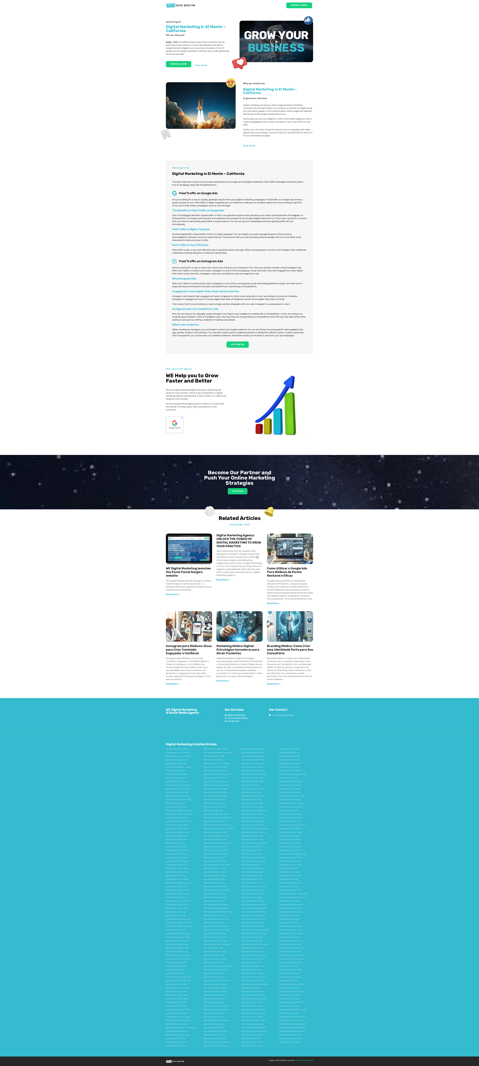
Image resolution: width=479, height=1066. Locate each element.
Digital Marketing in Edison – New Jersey (290, 785)
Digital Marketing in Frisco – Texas (213, 948)
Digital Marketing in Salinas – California (290, 901)
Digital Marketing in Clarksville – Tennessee (253, 908)
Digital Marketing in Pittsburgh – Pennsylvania (292, 984)
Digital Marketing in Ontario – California (214, 915)
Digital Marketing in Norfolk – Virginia (176, 962)
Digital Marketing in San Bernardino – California (292, 955)
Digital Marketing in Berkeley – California (252, 825)
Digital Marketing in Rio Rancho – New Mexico (254, 774)
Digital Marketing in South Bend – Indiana (215, 767)
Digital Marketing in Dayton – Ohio (250, 865)
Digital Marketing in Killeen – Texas (175, 897)
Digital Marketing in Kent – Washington (177, 857)
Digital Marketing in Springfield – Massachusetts (293, 894)
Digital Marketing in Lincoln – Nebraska (177, 984)
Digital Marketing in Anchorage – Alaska (252, 980)
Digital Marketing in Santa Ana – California (215, 991)
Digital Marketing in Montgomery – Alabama (178, 937)
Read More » (172, 594)
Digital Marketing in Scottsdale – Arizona (290, 962)
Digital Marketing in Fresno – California (252, 1017)
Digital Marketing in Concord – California (252, 839)
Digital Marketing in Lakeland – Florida (176, 818)
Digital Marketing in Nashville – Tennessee (253, 1027)
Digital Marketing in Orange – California (176, 865)
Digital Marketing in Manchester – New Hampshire (218, 818)
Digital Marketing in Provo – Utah (288, 810)
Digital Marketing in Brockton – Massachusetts (217, 774)
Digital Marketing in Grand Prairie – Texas (215, 933)
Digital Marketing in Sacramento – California (178, 1017)
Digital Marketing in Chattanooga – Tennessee (216, 919)
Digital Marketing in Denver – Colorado (176, 1031)
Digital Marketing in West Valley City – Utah (253, 868)
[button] (276, 41)
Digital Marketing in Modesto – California (290, 951)
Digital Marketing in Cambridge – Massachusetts (217, 825)
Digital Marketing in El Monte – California (177, 781)
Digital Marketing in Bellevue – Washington (216, 886)
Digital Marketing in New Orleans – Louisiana (253, 998)
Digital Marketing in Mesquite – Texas (214, 879)
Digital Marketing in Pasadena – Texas (251, 883)
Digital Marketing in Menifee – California (215, 778)
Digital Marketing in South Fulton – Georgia (253, 789)
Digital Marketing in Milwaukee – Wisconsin (178, 1020)
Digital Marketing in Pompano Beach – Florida (178, 799)
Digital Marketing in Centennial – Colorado (252, 781)
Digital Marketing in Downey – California (214, 799)
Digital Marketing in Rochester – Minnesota (253, 832)
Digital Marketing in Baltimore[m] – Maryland (216, 1020)
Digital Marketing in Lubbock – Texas (251, 970)
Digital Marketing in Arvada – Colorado (176, 839)
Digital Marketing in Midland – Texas (176, 854)
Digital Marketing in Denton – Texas (289, 879)
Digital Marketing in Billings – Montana (177, 828)
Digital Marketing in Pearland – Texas (251, 846)
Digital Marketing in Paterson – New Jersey (177, 901)
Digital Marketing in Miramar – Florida (214, 857)
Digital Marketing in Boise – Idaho (213, 962)
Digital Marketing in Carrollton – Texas (251, 854)
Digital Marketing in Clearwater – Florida (177, 825)
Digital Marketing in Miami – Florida (289, 1006)
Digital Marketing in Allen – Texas (288, 778)
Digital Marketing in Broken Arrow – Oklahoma (178, 821)
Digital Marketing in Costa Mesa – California (178, 796)
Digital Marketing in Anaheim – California (177, 998)
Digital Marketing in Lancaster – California (177, 908)
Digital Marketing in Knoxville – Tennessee (291, 926)
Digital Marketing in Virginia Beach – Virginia (216, 1009)
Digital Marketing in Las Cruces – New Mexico (291, 803)
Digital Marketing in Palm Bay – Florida (252, 836)
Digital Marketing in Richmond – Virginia (215, 959)
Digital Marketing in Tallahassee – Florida (290, 930)
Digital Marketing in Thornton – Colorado (252, 872)
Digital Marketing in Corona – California (214, 901)
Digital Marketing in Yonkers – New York (290, 944)
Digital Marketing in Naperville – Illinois (290, 883)
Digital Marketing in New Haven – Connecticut (254, 857)
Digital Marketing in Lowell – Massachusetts (253, 810)
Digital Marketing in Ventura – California (290, 792)
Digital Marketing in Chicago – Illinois (176, 1046)
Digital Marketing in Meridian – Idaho (176, 846)
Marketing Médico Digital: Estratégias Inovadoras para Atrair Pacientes (237, 649)
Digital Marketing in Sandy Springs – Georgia (216, 785)
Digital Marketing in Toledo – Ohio (175, 973)
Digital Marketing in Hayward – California (252, 901)
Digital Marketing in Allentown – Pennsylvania (254, 843)
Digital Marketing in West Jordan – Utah (290, 821)
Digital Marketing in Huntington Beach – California (255, 930)
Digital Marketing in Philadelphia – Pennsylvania (217, 1042)
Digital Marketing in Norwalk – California (177, 749)
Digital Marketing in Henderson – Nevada (252, 995)
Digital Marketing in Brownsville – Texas (252, 922)
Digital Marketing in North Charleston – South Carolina (219, 828)
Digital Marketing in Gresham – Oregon (252, 807)
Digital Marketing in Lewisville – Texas (176, 807)
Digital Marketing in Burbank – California (290, 770)
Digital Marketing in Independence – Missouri (216, 836)
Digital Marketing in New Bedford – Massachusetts (218, 752)
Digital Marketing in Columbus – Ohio (214, 1035)
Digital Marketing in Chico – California (289, 760)
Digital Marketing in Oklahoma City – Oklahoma (292, 1027)
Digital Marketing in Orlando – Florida (176, 991)
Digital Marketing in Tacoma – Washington (177, 955)
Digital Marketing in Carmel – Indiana (289, 749)
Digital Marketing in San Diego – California (290, 1038)
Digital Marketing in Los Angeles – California (216, 1046)
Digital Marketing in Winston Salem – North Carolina (218, 966)
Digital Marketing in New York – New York (252, 1046)
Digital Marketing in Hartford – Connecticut (216, 832)
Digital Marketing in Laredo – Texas (175, 970)
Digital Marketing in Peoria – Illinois (251, 799)
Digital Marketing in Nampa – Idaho (175, 778)
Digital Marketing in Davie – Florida (175, 770)
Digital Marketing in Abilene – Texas (175, 843)
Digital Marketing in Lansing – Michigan (252, 803)
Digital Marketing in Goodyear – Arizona (176, 760)
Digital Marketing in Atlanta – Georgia (214, 1013)
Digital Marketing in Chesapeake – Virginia (253, 966)
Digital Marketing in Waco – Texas (288, 868)
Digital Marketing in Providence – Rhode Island (179, 926)
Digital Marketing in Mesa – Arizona (289, 1013)
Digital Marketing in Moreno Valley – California (291, 948)
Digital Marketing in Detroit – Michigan (176, 1024)
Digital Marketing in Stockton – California (215, 995)
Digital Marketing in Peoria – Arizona (176, 930)
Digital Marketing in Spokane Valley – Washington (293, 774)
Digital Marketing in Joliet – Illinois (289, 886)
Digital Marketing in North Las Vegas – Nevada (178, 977)
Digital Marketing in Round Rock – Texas (215, 839)
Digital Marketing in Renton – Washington (215, 770)
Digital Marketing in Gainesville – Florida (177, 872)
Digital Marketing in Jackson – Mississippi (253, 886)
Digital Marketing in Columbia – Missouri (177, 850)
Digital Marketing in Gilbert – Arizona (289, 973)
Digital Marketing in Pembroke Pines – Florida (254, 904)
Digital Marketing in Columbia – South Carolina (217, 865)
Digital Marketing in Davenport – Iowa (289, 752)
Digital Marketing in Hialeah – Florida (214, 955)
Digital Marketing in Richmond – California (291, 818)
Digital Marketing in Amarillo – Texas (289, 937)
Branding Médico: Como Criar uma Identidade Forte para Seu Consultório (290, 649)
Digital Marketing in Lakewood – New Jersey (178, 868)
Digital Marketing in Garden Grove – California (216, 908)
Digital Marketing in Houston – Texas (289, 1042)
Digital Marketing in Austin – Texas (175, 1038)
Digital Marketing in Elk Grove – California (252, 915)
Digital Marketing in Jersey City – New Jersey (178, 980)
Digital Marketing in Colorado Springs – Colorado (292, 1009)
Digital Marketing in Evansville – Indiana (252, 821)
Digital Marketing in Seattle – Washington (215, 1031)
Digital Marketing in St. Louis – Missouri (215, 984)
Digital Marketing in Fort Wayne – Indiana (290, 970)
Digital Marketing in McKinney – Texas (251, 941)
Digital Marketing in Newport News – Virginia (178, 922)
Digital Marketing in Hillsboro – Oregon (252, 778)
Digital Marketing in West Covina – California (178, 785)
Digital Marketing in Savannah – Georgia (177, 879)
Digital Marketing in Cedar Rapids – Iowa (290, 861)
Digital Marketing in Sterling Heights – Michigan (292, 854)
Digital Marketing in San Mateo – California (253, 760)
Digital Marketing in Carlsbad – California (290, 814)
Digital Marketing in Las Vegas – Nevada (252, 1024)
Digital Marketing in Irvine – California (289, 988)
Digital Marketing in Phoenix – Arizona (251, 1042)
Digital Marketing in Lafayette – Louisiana (177, 836)
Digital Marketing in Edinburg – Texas (176, 763)
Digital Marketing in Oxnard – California (176, 941)
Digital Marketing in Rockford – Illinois (252, 879)
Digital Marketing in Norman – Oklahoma (290, 850)
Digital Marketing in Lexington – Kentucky (177, 995)
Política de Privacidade (304, 1060)
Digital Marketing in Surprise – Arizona (176, 886)
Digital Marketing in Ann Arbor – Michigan (290, 832)
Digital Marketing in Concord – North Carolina (178, 789)
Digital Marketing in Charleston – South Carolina (217, 890)
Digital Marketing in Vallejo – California (289, 839)
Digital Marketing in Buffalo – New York (214, 977)
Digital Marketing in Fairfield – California (290, 828)
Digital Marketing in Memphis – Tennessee (253, 1020)
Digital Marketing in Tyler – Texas (250, 785)
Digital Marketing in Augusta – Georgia (251, 937)
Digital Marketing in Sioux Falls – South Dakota (217, 930)
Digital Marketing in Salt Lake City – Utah (215, 937)
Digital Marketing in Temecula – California (252, 796)
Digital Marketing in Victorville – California (215, 861)
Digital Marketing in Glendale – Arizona (176, 966)
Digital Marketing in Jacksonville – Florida (290, 1035)
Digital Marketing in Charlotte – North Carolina (292, 1031)
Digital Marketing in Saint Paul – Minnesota (178, 988)
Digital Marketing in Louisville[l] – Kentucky (291, 1020)
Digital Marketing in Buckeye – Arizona (289, 756)
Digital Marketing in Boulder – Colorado (252, 767)
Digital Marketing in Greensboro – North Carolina (254, 984)
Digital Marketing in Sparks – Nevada (251, 792)
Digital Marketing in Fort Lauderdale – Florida (178, 919)
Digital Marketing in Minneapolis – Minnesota (216, 1006)
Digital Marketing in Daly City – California (252, 756)
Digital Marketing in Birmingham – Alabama (291, 933)
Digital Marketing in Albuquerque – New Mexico (292, 1017)
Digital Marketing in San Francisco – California (254, 1031)
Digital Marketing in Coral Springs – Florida (216, 854)
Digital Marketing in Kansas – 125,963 (289, 843)
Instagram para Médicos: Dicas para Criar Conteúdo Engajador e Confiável (189, 649)
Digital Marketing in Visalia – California (289, 872)
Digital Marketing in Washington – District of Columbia (181, 1027)
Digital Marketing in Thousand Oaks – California (217, 843)
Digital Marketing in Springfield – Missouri (291, 904)
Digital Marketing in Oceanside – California (291, 908)
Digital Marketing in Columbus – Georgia (177, 944)
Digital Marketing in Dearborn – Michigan (215, 789)
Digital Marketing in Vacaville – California (290, 763)
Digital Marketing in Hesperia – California (252, 752)
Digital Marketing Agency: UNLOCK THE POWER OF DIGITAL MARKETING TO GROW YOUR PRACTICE (238, 541)
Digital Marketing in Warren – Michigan (214, 868)
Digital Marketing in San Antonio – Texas (177, 1042)
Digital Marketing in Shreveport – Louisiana (253, 919)
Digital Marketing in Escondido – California (177, 890)
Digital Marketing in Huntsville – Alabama (215, 951)
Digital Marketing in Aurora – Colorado (176, 1002)
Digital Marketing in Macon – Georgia (251, 897)
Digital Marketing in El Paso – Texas (213, 1027)
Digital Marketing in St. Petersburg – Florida (216, 970)
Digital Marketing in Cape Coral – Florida (290, 941)
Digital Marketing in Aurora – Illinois (289, 915)
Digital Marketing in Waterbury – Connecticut (178, 810)
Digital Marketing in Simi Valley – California (216, 846)
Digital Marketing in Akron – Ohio (288, 922)
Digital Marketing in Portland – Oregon (214, 1024)
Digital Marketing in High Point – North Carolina (179, 814)
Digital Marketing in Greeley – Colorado (289, 789)
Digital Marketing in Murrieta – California (215, 807)
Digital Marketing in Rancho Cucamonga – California (218, 912)
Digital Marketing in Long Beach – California (178, 1009)
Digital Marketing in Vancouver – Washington (216, 926)
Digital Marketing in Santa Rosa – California (253, 912)
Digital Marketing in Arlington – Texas (214, 1002)
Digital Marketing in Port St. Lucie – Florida (253, 951)
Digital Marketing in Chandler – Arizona (290, 977)
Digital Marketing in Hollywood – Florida (290, 890)
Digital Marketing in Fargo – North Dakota (290, 846)
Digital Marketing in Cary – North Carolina (290, 912)
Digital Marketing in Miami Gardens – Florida (291, 796)
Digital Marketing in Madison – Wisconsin (253, 973)
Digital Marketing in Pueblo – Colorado (289, 799)
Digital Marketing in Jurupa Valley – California (216, 781)
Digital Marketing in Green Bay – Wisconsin (291, 781)
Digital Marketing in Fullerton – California (215, 872)
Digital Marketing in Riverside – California (252, 991)
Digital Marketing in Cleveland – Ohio (214, 998)
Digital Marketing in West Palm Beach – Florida (292, 825)
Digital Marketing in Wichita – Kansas (251, 1002)
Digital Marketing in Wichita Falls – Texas (252, 763)
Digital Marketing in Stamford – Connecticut (253, 861)
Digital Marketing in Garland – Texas (251, 962)
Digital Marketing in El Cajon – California (177, 774)
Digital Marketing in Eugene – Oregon (176, 912)
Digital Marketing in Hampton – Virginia (290, 865)
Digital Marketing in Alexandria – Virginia (252, 894)
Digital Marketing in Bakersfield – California (291, 1002)
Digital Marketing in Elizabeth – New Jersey (291, 857)
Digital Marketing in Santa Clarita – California (178, 959)
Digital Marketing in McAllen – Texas (251, 875)
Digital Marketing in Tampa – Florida (289, 998)
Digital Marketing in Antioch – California (252, 814)
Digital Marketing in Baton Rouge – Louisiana (253, 955)
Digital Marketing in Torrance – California (215, 875)
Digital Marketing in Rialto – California (289, 767)
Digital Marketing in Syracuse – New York (290, 875)
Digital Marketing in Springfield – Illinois (290, 807)
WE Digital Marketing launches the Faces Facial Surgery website (188, 572)
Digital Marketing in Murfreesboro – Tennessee (292, 897)
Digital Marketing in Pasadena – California (177, 861)
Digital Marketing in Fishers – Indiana (214, 756)
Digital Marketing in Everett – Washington (215, 796)
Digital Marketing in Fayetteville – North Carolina (254, 944)
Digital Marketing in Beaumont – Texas (214, 803)
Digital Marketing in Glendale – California (252, 926)
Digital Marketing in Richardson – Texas (215, 821)
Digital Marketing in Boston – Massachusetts (292, 1024)
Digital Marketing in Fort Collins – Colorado (215, 904)
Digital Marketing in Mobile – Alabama (214, 922)
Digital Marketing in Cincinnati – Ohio (251, 988)
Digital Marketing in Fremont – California (252, 959)
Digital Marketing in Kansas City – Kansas (215, 894)
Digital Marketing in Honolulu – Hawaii (289, 995)
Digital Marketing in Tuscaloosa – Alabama (215, 749)
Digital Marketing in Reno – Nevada (213, 973)
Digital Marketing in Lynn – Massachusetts (178, 752)
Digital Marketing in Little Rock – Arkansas (216, 941)
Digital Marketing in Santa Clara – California (216, 850)
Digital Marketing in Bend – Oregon (213, 760)
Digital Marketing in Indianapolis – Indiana (178, 1035)
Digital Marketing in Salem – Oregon (176, 915)
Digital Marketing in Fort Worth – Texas (252, 1035)
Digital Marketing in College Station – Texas (178, 832)
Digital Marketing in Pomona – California (215, 883)
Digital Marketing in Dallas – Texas (250, 1038)
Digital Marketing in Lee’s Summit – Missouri (216, 763)
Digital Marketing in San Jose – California (215, 1038)
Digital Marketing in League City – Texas (252, 818)
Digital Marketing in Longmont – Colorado (252, 749)
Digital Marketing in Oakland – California (252, 1006)
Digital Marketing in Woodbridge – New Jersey (178, 767)
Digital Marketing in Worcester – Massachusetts (217, 944)
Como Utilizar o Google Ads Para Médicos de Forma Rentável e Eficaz (287, 572)
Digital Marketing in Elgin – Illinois (213, 810)
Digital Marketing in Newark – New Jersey (215, 988)
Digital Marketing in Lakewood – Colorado (215, 897)
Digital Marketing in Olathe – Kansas (176, 875)
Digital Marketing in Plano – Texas (288, 980)
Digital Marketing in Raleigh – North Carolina (253, 1009)
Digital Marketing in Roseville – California (252, 890)
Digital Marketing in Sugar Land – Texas (177, 792)
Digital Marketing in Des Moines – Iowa (176, 951)
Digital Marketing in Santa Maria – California (216, 792)
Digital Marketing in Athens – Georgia (251, 850)
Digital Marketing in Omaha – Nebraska (177, 1013)
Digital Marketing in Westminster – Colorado (216, 814)
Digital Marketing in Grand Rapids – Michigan (254, 933)
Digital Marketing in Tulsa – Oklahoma (176, 1006)
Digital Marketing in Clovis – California (289, 836)
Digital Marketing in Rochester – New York (177, 948)
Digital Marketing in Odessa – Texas (176, 803)
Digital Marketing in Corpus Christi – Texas (291, 991)
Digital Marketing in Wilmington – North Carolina (254, 828)
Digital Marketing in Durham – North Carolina (216, 980)
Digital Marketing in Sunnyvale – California (177, 894)
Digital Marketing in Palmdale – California (177, 904)
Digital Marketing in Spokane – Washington (291, 959)
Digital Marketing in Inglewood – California (253, 770)
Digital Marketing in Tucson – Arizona (214, 1017)
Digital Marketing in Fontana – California (252, 948)
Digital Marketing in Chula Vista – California (253, 977)
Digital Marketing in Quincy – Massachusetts (178, 756)
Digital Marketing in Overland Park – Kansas (178, 933)
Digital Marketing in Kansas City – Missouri (253, 1013)
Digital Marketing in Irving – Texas (288, 966)
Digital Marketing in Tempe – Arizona (289, 919)
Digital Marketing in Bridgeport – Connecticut (178, 883)
